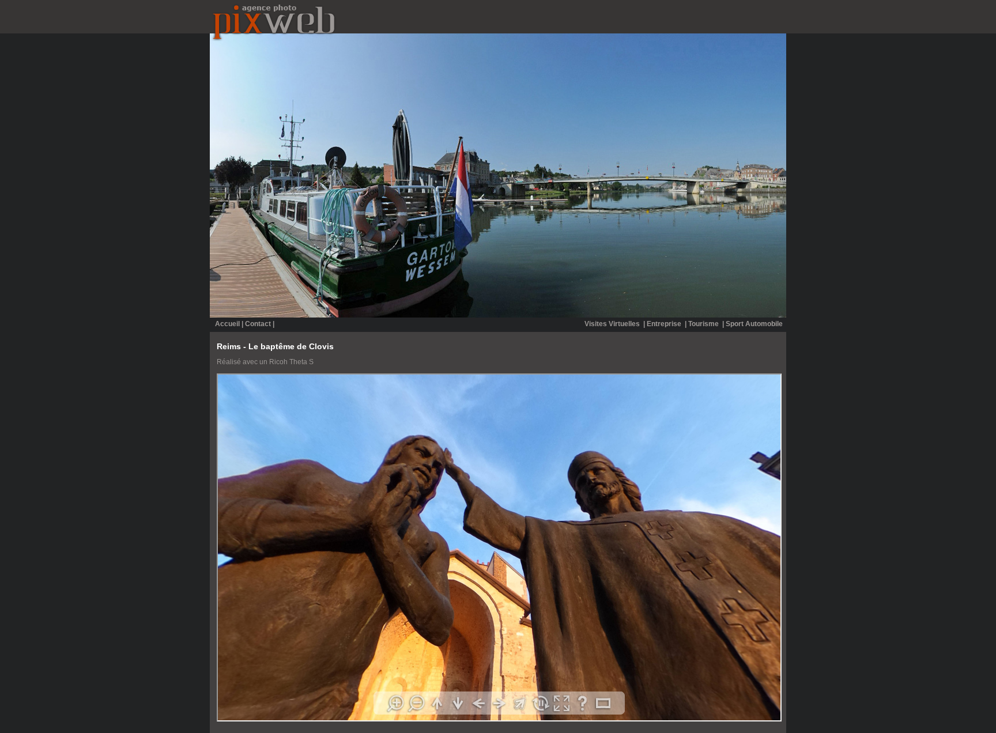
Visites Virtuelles (613, 324)
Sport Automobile (754, 324)
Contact (258, 324)
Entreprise (665, 324)
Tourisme (704, 324)
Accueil (227, 324)
